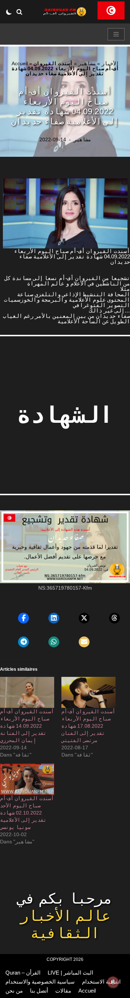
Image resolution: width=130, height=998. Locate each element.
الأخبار (110, 63)
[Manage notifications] (113, 982)
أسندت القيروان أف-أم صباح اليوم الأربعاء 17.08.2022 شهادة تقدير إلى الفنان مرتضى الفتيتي (88, 726)
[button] (19, 12)
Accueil (20, 63)
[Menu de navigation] (116, 34)
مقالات (63, 991)
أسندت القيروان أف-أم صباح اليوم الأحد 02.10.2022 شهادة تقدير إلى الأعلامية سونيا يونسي (27, 812)
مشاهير (87, 63)
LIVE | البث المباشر (70, 973)
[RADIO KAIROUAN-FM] (65, 11)
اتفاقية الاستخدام (101, 982)
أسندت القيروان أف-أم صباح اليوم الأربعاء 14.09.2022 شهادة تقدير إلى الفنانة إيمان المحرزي (27, 726)
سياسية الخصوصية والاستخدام (40, 982)
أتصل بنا (39, 991)
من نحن (14, 991)
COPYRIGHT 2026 (65, 959)
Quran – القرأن (22, 973)
